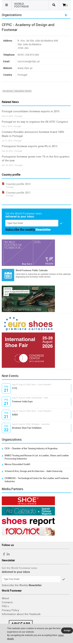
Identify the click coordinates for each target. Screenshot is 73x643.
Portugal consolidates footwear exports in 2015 (30, 111)
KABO (15, 414)
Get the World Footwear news (19, 568)
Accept (67, 630)
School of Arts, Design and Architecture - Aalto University (34, 471)
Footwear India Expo (22, 401)
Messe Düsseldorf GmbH (17, 464)
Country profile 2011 (18, 192)
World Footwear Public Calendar (32, 270)
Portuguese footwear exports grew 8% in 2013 (29, 146)
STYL (15, 388)
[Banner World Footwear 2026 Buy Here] (36, 252)
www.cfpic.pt (25, 68)
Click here (20, 274)
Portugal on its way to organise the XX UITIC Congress (35, 121)
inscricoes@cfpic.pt (29, 61)
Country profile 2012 (18, 184)
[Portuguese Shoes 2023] (36, 299)
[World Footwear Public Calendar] (8, 275)
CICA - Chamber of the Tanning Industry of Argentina (31, 448)
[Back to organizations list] (66, 15)
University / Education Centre (17, 91)
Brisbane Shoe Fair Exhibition (26, 428)
